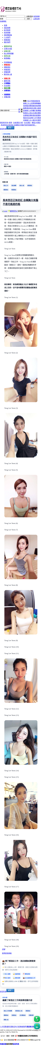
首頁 (5, 25)
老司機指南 (23, 1015)
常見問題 (7, 32)
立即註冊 (36, 19)
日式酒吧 (37, 120)
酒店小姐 (21, 185)
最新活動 (10, 1027)
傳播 (37, 103)
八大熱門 (7, 37)
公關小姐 (36, 108)
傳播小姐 (6, 1019)
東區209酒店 (36, 123)
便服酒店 (29, 185)
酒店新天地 (4, 123)
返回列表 (3, 129)
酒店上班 (28, 113)
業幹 (31, 115)
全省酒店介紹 (18, 123)
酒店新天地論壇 (32, 1027)
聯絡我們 (23, 1027)
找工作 (29, 101)
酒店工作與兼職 (8, 1011)
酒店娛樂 (7, 28)
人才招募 (3, 1027)
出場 (31, 118)
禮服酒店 (5, 189)
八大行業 (36, 118)
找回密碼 (36, 16)
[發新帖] (10, 129)
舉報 (10, 953)
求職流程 (7, 97)
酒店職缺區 (8, 35)
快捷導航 (3, 21)
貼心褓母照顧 (9, 53)
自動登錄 (29, 16)
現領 (34, 103)
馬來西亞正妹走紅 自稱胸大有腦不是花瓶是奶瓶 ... (18, 125)
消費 (29, 106)
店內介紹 (16, 1027)
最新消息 (7, 81)
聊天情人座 (8, 74)
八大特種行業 (33, 110)
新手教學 (7, 30)
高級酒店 (7, 40)
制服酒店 (7, 69)
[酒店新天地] (20, 9)
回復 (3, 949)
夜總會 (33, 106)
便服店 (27, 115)
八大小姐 (31, 120)
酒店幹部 (29, 108)
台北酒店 (34, 113)
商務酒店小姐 (18, 1011)
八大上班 (29, 103)
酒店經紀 (35, 101)
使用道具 (5, 953)
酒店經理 (36, 115)
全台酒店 (7, 86)
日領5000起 (8, 49)
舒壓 (26, 106)
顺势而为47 (14, 211)
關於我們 (7, 42)
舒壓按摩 (31, 1015)
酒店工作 (5, 185)
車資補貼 (7, 58)
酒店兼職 (13, 185)
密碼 (1, 19)
